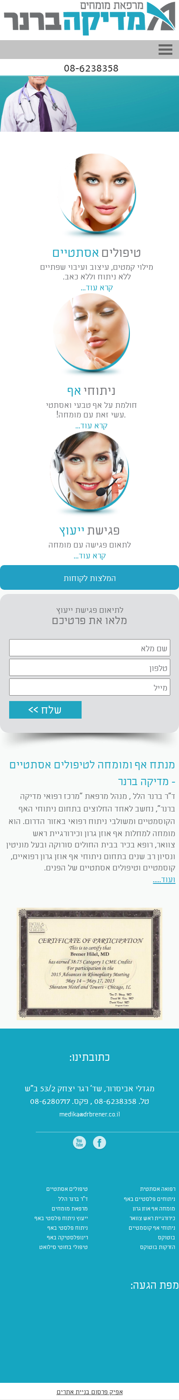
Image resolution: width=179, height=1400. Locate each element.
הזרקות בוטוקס (157, 1247)
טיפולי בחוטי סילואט (63, 1247)
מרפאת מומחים (70, 1208)
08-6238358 (91, 67)
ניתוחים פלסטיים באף (149, 1199)
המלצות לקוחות (89, 577)
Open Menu (165, 49)
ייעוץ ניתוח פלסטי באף (61, 1218)
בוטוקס (166, 1237)
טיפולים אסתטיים (67, 1189)
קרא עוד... (91, 424)
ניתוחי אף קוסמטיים (152, 1227)
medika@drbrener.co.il (89, 1114)
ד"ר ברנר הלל (73, 1199)
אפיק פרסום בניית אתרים (90, 1391)
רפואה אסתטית (157, 1189)
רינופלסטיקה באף (67, 1237)
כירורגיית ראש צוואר (152, 1218)
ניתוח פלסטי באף (67, 1227)
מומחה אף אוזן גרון (154, 1208)
